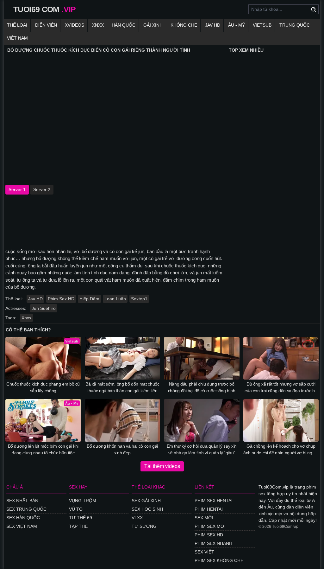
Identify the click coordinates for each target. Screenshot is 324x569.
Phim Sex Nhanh (213, 543)
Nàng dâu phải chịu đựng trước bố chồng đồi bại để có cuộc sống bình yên (201, 387)
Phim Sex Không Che (219, 560)
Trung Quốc (294, 25)
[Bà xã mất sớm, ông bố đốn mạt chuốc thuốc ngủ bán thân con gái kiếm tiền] (122, 358)
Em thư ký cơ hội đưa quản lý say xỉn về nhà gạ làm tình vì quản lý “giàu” (202, 449)
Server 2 (41, 189)
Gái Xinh (153, 25)
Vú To (76, 509)
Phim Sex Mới (210, 526)
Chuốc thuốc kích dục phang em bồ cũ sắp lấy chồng (43, 387)
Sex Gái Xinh (146, 500)
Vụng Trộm (82, 500)
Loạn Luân (115, 298)
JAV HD (212, 25)
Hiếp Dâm (89, 298)
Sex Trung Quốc (26, 509)
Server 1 (17, 189)
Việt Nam (17, 38)
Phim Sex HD (61, 298)
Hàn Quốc (123, 25)
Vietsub (262, 25)
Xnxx (98, 25)
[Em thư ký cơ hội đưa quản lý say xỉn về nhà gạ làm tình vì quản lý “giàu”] (202, 420)
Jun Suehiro (44, 308)
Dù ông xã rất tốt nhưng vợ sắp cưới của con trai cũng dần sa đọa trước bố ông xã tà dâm (281, 387)
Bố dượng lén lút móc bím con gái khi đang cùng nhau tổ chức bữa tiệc (43, 449)
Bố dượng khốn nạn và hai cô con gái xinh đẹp (122, 449)
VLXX (137, 517)
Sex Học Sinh (147, 509)
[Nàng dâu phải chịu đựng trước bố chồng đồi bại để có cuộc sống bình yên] (202, 358)
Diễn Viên (46, 25)
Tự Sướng (144, 526)
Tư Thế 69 (80, 517)
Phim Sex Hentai (214, 500)
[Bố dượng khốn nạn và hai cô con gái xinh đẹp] (122, 420)
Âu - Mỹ (236, 25)
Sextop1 (139, 298)
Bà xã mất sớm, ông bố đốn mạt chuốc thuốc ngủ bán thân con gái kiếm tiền (122, 387)
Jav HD (35, 298)
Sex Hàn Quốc (23, 517)
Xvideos (74, 25)
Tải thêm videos (162, 466)
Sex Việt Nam (21, 526)
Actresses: (15, 308)
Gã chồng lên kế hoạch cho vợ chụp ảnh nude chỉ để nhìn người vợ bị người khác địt (281, 450)
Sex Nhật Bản (22, 500)
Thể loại (17, 25)
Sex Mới (204, 517)
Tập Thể (78, 526)
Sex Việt (204, 551)
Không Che (184, 25)
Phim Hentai (209, 509)
